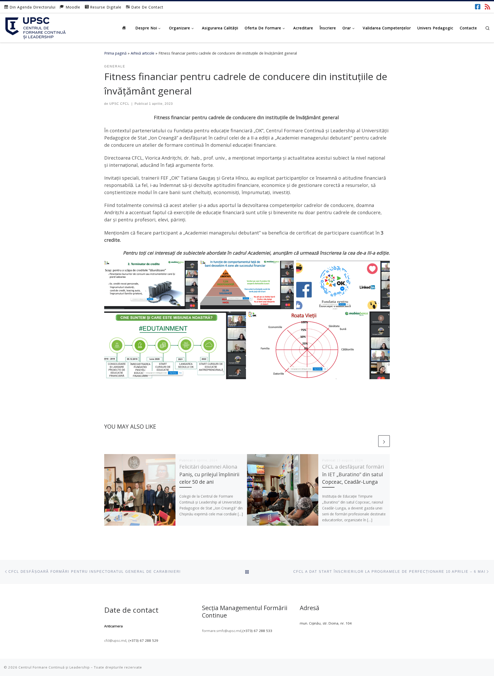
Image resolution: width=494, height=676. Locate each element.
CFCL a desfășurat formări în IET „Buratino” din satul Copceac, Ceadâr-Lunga (353, 474)
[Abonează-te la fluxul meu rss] (487, 7)
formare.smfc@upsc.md (221, 630)
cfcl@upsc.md (115, 640)
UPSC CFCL (119, 104)
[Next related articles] (384, 441)
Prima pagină (115, 53)
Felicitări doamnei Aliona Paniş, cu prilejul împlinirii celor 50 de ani (209, 474)
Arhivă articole (142, 53)
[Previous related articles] (371, 441)
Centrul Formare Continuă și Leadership (54, 667)
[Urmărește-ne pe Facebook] (477, 7)
